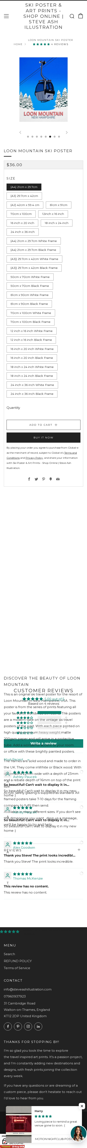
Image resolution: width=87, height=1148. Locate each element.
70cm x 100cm (21, 214)
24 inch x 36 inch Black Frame (32, 393)
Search (9, 954)
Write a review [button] (43, 743)
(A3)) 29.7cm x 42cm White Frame (34, 259)
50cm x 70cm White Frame (30, 277)
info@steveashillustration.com (28, 989)
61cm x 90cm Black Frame (29, 303)
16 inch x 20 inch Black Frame (32, 357)
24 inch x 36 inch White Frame (32, 385)
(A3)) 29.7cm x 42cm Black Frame (34, 267)
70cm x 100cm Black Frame (30, 321)
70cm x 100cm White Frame (31, 313)
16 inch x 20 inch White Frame (32, 349)
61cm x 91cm (58, 205)
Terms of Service (17, 968)
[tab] (28, 137)
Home (18, 44)
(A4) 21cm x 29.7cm (24, 187)
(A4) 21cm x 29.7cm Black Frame (33, 249)
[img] (22, 772)
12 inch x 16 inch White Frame (32, 331)
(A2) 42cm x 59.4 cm (25, 205)
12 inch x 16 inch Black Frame (31, 339)
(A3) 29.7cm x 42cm (24, 196)
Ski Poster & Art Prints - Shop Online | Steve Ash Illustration (43, 16)
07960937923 (15, 996)
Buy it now (43, 437)
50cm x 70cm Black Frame (30, 285)
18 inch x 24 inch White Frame (32, 367)
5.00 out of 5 (54, 699)
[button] (42, 44)
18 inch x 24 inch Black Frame (32, 375)
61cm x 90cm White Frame (30, 295)
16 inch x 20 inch (22, 223)
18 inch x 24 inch (56, 223)
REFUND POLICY (18, 961)
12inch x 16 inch (53, 214)
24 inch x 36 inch (23, 231)
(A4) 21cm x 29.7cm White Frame (34, 241)
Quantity (13, 408)
